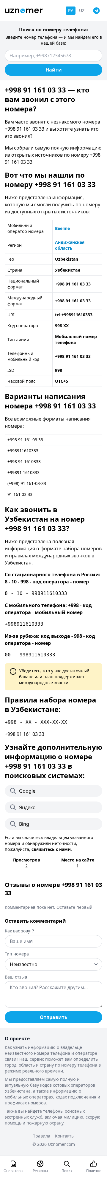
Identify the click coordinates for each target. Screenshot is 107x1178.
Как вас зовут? (19, 931)
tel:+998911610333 (73, 314)
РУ (70, 10)
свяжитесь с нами (51, 849)
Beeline (62, 228)
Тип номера (17, 954)
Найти (53, 69)
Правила (41, 1136)
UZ (81, 10)
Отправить (53, 1017)
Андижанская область (69, 245)
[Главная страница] (24, 10)
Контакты (65, 1136)
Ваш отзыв (16, 977)
